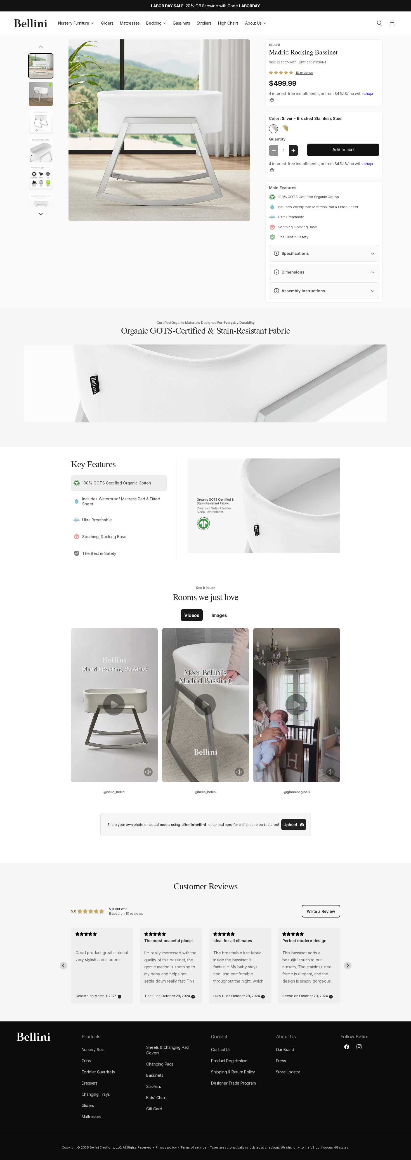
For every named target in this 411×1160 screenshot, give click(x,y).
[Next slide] (41, 213)
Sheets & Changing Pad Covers (167, 1050)
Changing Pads (159, 1064)
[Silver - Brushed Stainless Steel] (273, 128)
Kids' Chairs (156, 1097)
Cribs (86, 1060)
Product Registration (229, 1060)
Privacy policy (166, 1147)
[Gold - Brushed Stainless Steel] (284, 128)
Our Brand (285, 1049)
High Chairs (228, 23)
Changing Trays (96, 1094)
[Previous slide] (41, 47)
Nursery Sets (93, 1049)
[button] (380, 23)
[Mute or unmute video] (148, 772)
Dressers (90, 1083)
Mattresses (130, 23)
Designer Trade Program (233, 1083)
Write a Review (321, 911)
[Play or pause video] (114, 705)
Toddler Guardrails (98, 1071)
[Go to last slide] (63, 965)
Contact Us (221, 1049)
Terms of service (193, 1147)
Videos (191, 615)
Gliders (107, 23)
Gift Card (154, 1108)
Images (219, 615)
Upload (290, 824)
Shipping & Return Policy (233, 1071)
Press (281, 1060)
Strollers (204, 23)
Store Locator (288, 1071)
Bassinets (181, 23)
